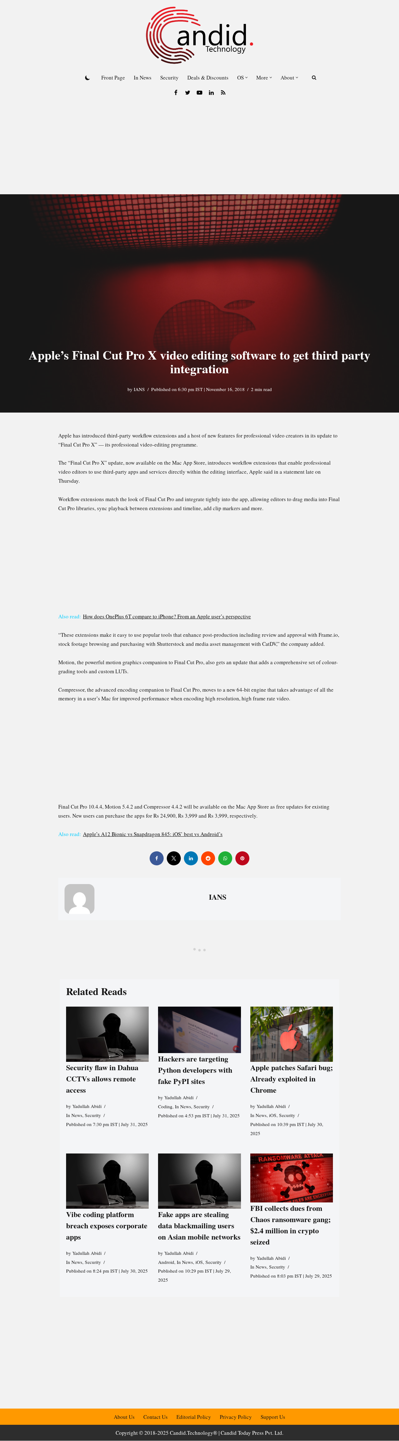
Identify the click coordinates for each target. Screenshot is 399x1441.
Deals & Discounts (207, 77)
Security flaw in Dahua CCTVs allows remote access (102, 1078)
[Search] (314, 77)
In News (142, 77)
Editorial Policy (193, 1416)
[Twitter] (187, 92)
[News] (223, 92)
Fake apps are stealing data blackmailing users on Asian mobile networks (199, 1225)
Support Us (273, 1416)
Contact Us (155, 1416)
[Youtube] (199, 92)
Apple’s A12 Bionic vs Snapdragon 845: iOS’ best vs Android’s (153, 834)
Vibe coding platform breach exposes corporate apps (106, 1225)
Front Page (113, 77)
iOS (272, 1115)
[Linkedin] (211, 92)
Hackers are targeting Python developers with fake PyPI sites (195, 1069)
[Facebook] (175, 92)
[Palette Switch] (87, 78)
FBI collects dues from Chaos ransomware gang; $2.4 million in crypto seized (290, 1224)
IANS (139, 389)
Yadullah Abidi (87, 1106)
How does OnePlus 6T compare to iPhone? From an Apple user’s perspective (167, 616)
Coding (165, 1106)
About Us (124, 1416)
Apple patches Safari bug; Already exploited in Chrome (291, 1078)
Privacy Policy (236, 1416)
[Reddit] (208, 858)
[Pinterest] (242, 858)
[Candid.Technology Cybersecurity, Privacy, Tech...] (199, 35)
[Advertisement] (199, 147)
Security (169, 77)
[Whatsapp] (225, 858)
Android (166, 1262)
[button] (246, 77)
